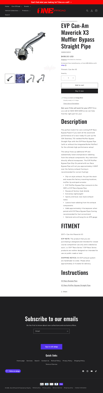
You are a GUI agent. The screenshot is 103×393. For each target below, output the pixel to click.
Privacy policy (47, 387)
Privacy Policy (67, 361)
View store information (71, 103)
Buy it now (79, 91)
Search (37, 361)
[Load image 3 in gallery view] (30, 78)
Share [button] (65, 292)
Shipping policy (68, 387)
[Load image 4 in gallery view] (41, 78)
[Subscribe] (67, 331)
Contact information (80, 387)
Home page (21, 361)
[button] (16, 6)
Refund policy (37, 387)
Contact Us (45, 361)
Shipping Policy (79, 361)
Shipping (64, 59)
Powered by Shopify (25, 388)
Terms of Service (51, 364)
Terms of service (57, 387)
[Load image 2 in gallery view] (20, 78)
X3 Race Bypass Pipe (69, 281)
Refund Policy (56, 361)
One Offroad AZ (14, 388)
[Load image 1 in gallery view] (9, 78)
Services (30, 361)
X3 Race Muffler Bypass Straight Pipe (76, 285)
